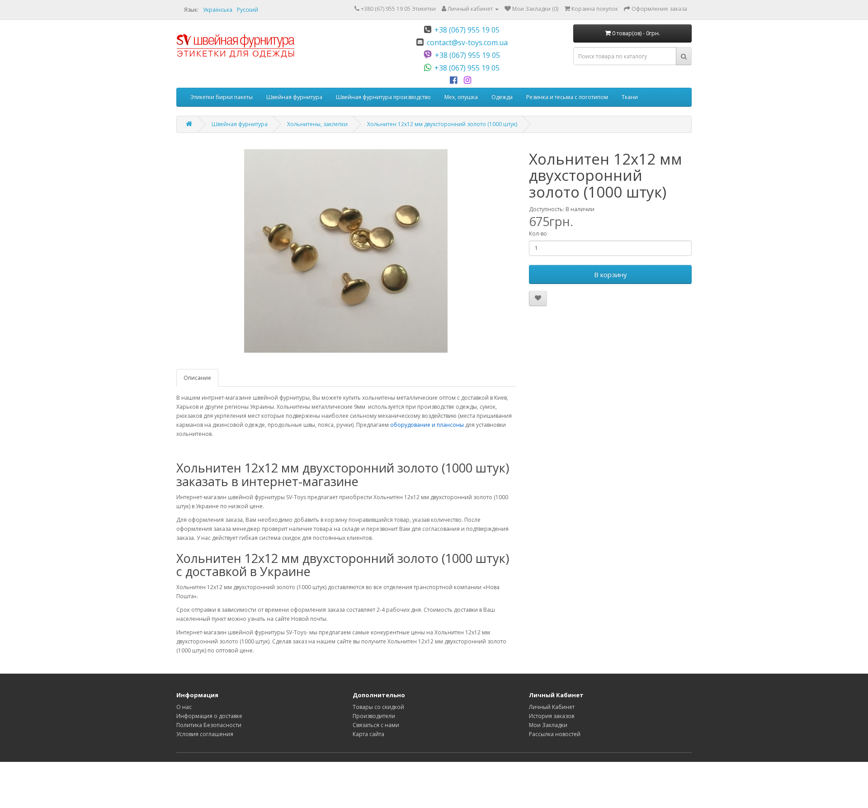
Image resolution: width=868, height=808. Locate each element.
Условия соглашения (204, 734)
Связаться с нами (376, 725)
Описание (197, 378)
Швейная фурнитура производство (383, 97)
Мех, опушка (461, 97)
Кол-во (538, 233)
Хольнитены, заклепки (317, 124)
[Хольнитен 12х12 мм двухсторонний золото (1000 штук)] (345, 250)
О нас (184, 707)
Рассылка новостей (554, 734)
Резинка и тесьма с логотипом (567, 97)
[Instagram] (469, 80)
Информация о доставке (209, 716)
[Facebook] (455, 80)
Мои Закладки (548, 725)
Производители (374, 716)
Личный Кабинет (552, 707)
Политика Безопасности (208, 725)
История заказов (551, 716)
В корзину (610, 274)
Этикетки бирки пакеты (221, 97)
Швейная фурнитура (294, 97)
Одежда (502, 97)
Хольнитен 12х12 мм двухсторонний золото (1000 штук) (442, 124)
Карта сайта (368, 734)
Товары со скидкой (378, 707)
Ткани (630, 97)
